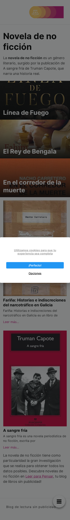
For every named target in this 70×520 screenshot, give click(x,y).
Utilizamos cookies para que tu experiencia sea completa (35, 251)
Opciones (35, 273)
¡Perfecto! (35, 265)
